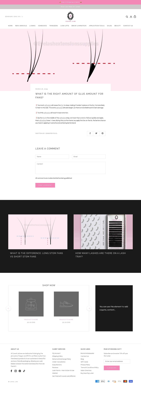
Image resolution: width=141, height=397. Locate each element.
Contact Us (128, 25)
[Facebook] (11, 371)
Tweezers (53, 25)
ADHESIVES (42, 25)
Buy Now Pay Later (87, 373)
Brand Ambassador (87, 353)
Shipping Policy (57, 356)
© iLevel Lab (13, 381)
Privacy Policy (85, 365)
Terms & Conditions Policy (89, 367)
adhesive (47, 105)
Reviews (55, 367)
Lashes (32, 25)
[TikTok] (24, 371)
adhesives (42, 120)
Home (10, 25)
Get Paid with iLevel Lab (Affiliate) (63, 376)
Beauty (118, 25)
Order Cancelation (58, 362)
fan (62, 105)
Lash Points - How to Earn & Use (63, 370)
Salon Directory (86, 370)
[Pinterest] (20, 371)
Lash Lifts (64, 25)
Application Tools (96, 25)
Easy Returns (57, 365)
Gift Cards (84, 362)
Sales (109, 25)
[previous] (8, 308)
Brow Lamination (79, 25)
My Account (56, 353)
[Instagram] (15, 371)
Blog (82, 359)
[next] (89, 308)
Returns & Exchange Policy (61, 359)
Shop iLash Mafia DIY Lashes (70, 6)
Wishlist (55, 373)
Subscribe (112, 368)
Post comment (45, 185)
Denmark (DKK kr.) (13, 16)
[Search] (127, 17)
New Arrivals (21, 25)
